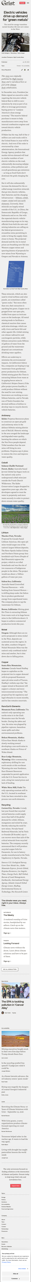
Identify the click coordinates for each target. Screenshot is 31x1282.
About (3, 1219)
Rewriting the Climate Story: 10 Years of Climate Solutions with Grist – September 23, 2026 (15, 1109)
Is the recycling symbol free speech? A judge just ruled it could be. (13, 1065)
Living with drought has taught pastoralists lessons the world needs (14, 1152)
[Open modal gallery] (16, 274)
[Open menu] (27, 3)
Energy (3, 1197)
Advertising (5, 1249)
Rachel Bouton (6, 1115)
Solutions (4, 1202)
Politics (4, 1199)
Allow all (15, 1273)
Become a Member (7, 1246)
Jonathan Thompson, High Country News (13, 57)
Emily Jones (5, 1095)
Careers (4, 1226)
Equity (14, 1013)
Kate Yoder (8, 1013)
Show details (22, 1268)
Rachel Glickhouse (7, 1131)
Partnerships (5, 1229)
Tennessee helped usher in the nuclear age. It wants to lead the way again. (15, 1139)
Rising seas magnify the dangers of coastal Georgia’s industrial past (15, 1089)
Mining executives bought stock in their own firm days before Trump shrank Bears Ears (15, 1051)
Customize (14, 1278)
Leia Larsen (5, 1058)
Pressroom (5, 1231)
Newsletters (5, 1241)
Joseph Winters (6, 1071)
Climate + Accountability (23, 65)
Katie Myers (5, 1144)
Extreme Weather (6, 1206)
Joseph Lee (5, 1157)
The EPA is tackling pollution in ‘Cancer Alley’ (13, 1004)
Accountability (6, 1204)
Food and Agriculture (7, 1209)
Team (3, 1222)
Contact (4, 1224)
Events (3, 1244)
